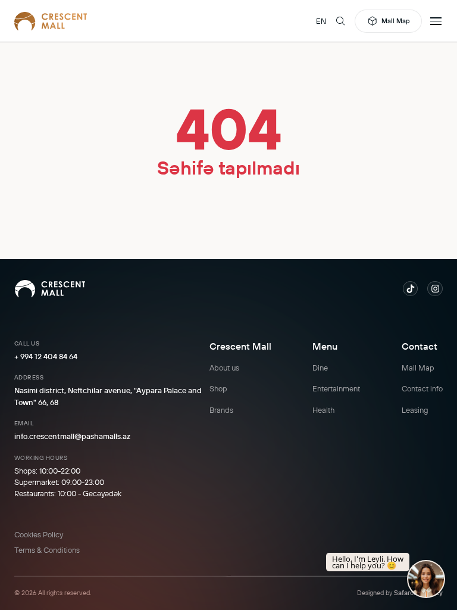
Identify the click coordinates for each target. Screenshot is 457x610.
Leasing (415, 410)
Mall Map (395, 21)
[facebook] (410, 289)
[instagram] (435, 289)
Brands (221, 410)
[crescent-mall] (50, 21)
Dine (320, 367)
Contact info (422, 388)
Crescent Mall (240, 346)
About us (224, 367)
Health (323, 410)
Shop (218, 388)
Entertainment (336, 388)
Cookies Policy (38, 534)
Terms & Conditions (47, 550)
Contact (419, 346)
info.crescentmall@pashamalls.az (72, 436)
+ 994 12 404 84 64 (45, 356)
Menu (324, 346)
